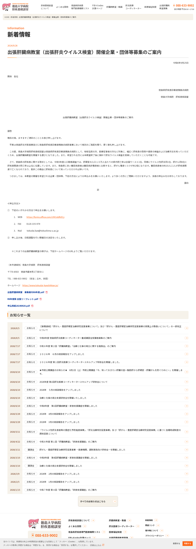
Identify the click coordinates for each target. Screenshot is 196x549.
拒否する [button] (176, 543)
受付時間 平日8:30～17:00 (184, 6)
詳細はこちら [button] (95, 545)
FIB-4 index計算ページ (97, 7)
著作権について (151, 530)
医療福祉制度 (150, 6)
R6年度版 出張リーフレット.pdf (22, 299)
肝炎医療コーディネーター (133, 7)
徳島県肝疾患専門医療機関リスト (80, 7)
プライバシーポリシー (154, 535)
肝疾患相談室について (47, 7)
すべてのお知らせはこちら (92, 501)
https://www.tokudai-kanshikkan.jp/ (40, 285)
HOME (7, 17)
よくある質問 (62, 6)
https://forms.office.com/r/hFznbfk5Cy (45, 217)
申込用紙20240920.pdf (18, 305)
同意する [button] (187, 543)
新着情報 (14, 17)
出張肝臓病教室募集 (164, 7)
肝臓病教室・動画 (114, 6)
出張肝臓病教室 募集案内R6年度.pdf (25, 292)
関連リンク (150, 525)
